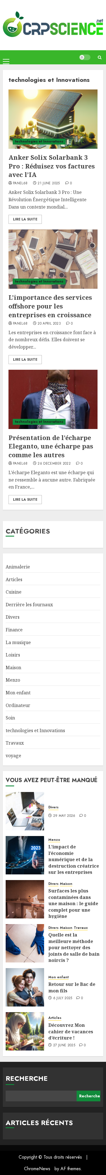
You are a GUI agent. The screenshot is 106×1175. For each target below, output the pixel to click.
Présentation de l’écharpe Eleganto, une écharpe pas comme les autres (50, 446)
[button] (6, 57)
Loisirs (13, 655)
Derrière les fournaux (29, 604)
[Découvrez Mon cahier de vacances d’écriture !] (25, 1031)
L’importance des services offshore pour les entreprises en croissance (50, 306)
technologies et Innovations (39, 141)
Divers (13, 617)
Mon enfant (18, 693)
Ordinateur (18, 705)
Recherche (27, 1078)
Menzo (13, 680)
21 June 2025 (49, 183)
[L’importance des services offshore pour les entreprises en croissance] (53, 259)
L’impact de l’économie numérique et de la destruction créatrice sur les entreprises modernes (73, 862)
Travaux (15, 743)
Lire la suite (25, 219)
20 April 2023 (49, 323)
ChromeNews (37, 1168)
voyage (13, 755)
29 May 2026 (64, 816)
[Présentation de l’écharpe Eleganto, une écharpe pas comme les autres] (53, 399)
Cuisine (13, 592)
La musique (18, 642)
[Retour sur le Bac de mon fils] (25, 987)
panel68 (20, 183)
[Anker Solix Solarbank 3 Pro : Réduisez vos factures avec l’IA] (53, 119)
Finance (14, 630)
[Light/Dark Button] (84, 57)
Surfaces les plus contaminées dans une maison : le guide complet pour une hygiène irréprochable (73, 906)
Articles (14, 579)
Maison (13, 667)
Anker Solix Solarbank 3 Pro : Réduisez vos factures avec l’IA (51, 166)
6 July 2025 (62, 998)
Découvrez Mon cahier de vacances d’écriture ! (70, 1031)
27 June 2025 (64, 1045)
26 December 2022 (54, 463)
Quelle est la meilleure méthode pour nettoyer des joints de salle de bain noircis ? (73, 947)
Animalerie (18, 567)
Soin (10, 718)
